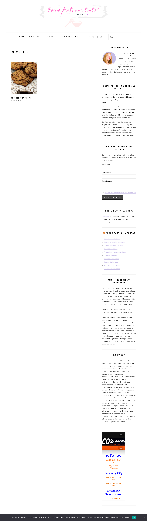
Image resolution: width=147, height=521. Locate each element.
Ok (134, 517)
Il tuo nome (106, 164)
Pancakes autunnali (111, 259)
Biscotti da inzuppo (111, 262)
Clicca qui (106, 216)
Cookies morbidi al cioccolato (21, 99)
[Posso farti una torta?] (73, 31)
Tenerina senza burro (112, 269)
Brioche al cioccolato (112, 265)
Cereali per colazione (112, 239)
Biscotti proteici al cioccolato (115, 242)
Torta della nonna (110, 255)
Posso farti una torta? (120, 233)
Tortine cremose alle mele (113, 245)
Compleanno (107, 181)
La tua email (106, 173)
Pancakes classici (110, 249)
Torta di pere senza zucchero (115, 252)
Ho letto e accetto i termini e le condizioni (120, 193)
